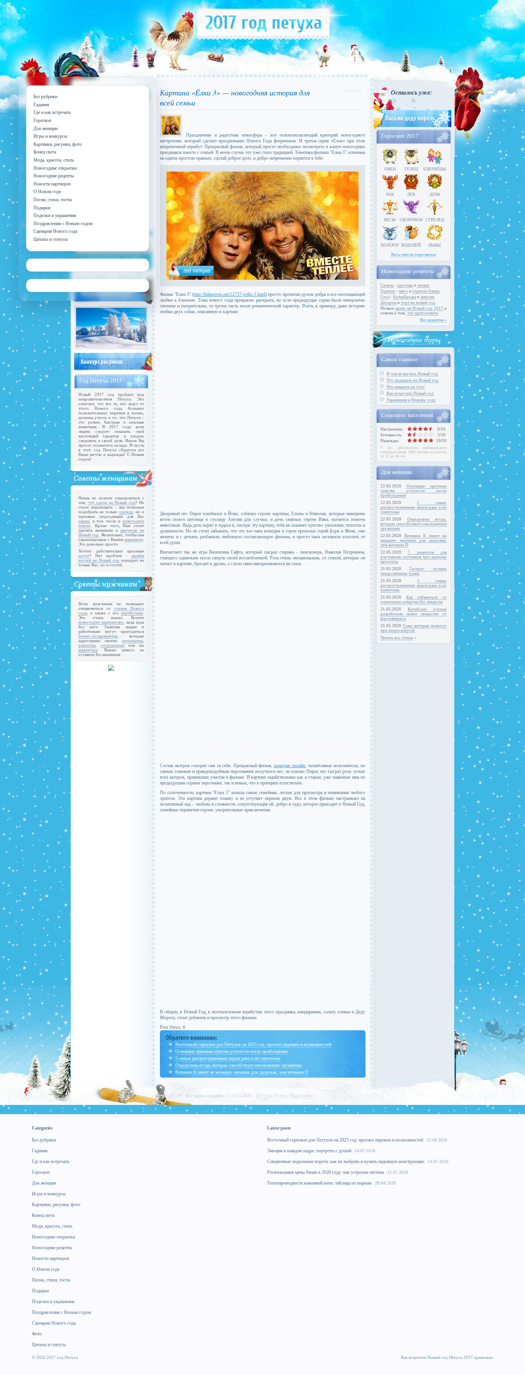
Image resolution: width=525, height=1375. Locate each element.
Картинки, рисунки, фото (56, 1204)
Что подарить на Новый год (413, 380)
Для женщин (44, 1183)
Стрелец (434, 219)
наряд (83, 521)
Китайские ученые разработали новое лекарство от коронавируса (413, 614)
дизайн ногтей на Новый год (111, 557)
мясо (403, 291)
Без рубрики (44, 1140)
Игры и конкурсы (49, 1193)
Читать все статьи (396, 637)
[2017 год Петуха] (263, 38)
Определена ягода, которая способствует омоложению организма (238, 1065)
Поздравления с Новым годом (61, 1312)
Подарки (40, 1290)
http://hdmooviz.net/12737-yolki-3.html (229, 294)
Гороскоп (41, 1172)
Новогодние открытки (53, 1237)
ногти (83, 555)
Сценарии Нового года (54, 1323)
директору (88, 649)
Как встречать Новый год (410, 393)
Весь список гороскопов (413, 254)
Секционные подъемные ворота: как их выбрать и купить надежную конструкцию (345, 1161)
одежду (126, 511)
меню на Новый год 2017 (419, 308)
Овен (390, 169)
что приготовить (422, 312)
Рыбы (435, 245)
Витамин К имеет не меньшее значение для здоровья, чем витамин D (241, 1072)
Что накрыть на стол (405, 386)
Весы (390, 219)
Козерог (390, 245)
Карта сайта (302, 1095)
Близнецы (434, 169)
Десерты (388, 302)
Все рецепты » (433, 319)
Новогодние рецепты (52, 1247)
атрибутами (132, 613)
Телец (411, 169)
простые (405, 285)
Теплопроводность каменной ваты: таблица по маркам (319, 1183)
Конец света (43, 1215)
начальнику (132, 640)
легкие (423, 285)
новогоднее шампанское (100, 622)
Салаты (387, 285)
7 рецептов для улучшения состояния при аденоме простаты (413, 557)
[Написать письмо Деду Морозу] (411, 127)
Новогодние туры (414, 339)
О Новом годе (46, 1269)
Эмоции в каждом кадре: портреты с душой (309, 1150)
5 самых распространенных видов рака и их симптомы (227, 1058)
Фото (37, 1334)
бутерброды (404, 296)
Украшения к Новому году (411, 399)
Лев (411, 194)
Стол (384, 296)
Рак (390, 194)
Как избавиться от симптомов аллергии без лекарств (413, 599)
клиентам (86, 645)
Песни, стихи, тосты (51, 1280)
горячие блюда (426, 291)
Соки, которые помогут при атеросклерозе (413, 627)
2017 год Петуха (271, 1095)
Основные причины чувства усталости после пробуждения (231, 1051)
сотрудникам (113, 645)
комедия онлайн (289, 765)
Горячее (387, 291)
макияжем (134, 539)
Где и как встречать (50, 1161)
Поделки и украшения (53, 1301)
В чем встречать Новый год (412, 373)
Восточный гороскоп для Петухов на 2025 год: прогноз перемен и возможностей (253, 1044)
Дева (434, 194)
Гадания (40, 1150)
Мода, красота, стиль (52, 1226)
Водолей (411, 245)
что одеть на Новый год (111, 502)
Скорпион (411, 219)
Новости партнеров (50, 1258)
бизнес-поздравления (97, 636)
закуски (427, 296)
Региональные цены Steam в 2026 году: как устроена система (325, 1172)
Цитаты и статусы (49, 1344)
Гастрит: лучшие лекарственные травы (413, 571)
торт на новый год (418, 302)
